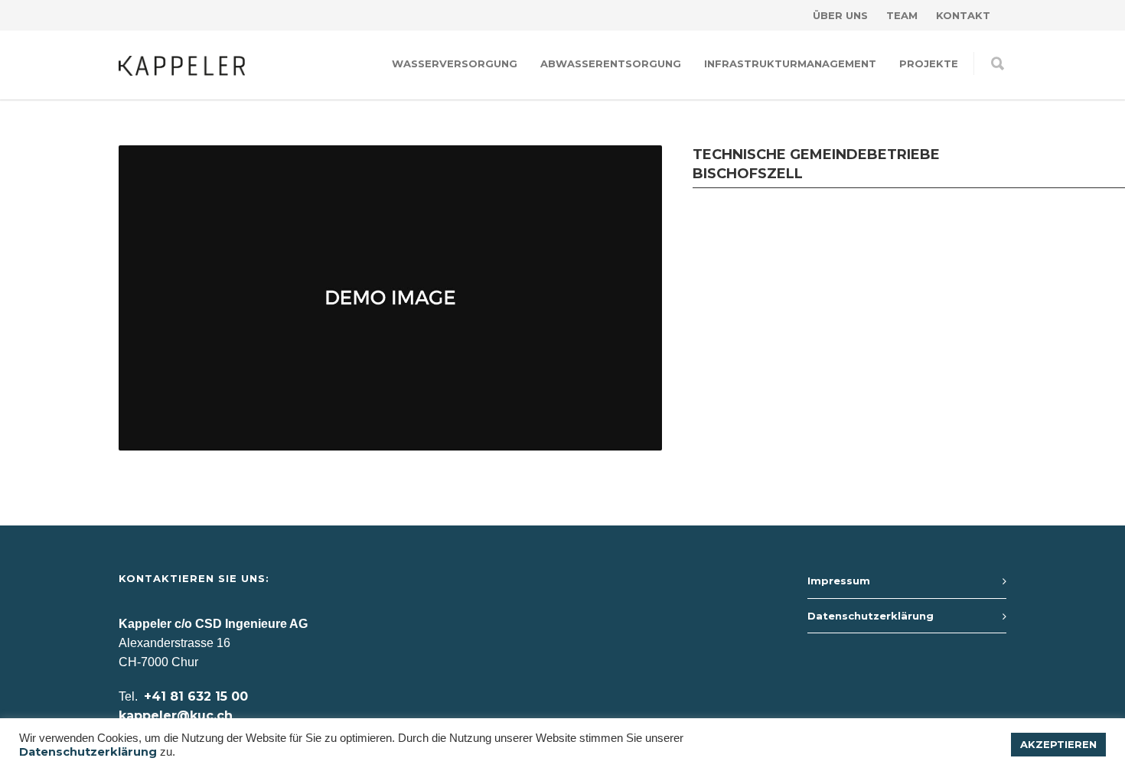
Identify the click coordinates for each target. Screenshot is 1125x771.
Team (902, 16)
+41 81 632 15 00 (196, 696)
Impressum (838, 580)
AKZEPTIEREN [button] (1058, 744)
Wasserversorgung (454, 63)
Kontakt (963, 16)
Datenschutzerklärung (870, 616)
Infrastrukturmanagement (790, 63)
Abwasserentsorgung (610, 63)
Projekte (928, 63)
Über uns (840, 16)
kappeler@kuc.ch (176, 715)
